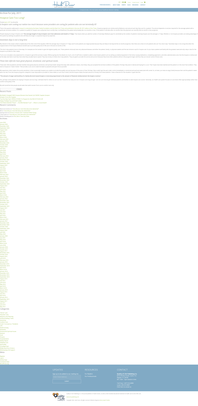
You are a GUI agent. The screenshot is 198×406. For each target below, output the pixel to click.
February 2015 (4, 260)
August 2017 (3, 251)
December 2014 (4, 264)
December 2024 (4, 143)
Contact (142, 5)
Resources (135, 5)
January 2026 (4, 124)
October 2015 (4, 254)
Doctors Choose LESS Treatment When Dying (23, 112)
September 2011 (5, 299)
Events (124, 5)
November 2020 (4, 225)
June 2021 (3, 212)
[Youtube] (125, 2)
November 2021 (4, 202)
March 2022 (3, 195)
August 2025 (3, 130)
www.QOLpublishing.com (72, 397)
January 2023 (4, 176)
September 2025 (5, 128)
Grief (1, 335)
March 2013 (3, 288)
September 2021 (5, 206)
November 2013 (4, 275)
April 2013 (3, 286)
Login (142, 2)
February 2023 (4, 174)
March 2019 (3, 243)
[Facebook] (123, 2)
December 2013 (4, 273)
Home (129, 2)
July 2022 (2, 187)
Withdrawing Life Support (7, 350)
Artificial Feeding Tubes (7, 318)
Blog (129, 5)
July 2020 (2, 232)
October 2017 (4, 249)
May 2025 (3, 133)
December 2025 (4, 126)
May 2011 (3, 307)
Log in (2, 358)
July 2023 (2, 167)
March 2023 (3, 173)
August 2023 (3, 165)
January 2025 (4, 141)
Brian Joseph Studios (105, 400)
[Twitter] (121, 2)
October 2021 (4, 204)
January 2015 (4, 262)
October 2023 (4, 161)
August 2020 (3, 230)
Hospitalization (4, 339)
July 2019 (2, 238)
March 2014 (3, 269)
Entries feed (3, 360)
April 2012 (3, 295)
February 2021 (4, 219)
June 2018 (3, 245)
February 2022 (4, 197)
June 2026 (3, 122)
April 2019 (3, 241)
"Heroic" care (4, 313)
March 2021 (3, 217)
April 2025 (3, 135)
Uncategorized (4, 346)
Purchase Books (105, 4)
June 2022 (3, 189)
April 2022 (3, 193)
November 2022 (4, 180)
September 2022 (5, 184)
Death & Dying (4, 328)
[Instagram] (119, 2)
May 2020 (3, 234)
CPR (1, 326)
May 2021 (3, 213)
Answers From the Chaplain (8, 97)
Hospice (2, 337)
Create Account (135, 2)
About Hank (116, 5)
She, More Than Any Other (21, 116)
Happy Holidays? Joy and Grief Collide (11, 101)
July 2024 (2, 148)
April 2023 (3, 171)
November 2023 (4, 160)
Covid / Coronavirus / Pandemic (9, 324)
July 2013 (2, 280)
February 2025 (4, 139)
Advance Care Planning (6, 316)
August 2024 (3, 146)
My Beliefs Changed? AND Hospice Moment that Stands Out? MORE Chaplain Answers (25, 95)
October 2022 (4, 182)
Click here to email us (124, 387)
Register (2, 356)
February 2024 (4, 156)
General (2, 333)
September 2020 (5, 228)
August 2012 (3, 292)
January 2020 (4, 236)
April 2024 (3, 154)
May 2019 (3, 240)
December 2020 (4, 223)
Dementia (3, 329)
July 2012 (2, 293)
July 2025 (2, 132)
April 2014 (3, 267)
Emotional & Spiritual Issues (8, 331)
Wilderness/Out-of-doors (7, 348)
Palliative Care (4, 342)
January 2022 (4, 199)
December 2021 (4, 200)
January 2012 (4, 297)
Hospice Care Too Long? (12, 17)
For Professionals (90, 376)
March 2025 (3, 137)
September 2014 (5, 266)
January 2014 (4, 271)
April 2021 (3, 215)
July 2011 (2, 303)
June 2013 (3, 282)
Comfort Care (4, 322)
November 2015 (4, 253)
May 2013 (3, 284)
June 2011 (3, 305)
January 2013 (4, 290)
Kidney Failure (4, 341)
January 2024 (4, 158)
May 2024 (3, 152)
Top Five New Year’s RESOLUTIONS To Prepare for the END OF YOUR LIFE (21, 99)
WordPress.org (4, 364)
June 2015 (3, 258)
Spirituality (3, 344)
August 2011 (3, 301)
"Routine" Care (4, 315)
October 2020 (4, 227)
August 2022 (3, 186)
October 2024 (4, 145)
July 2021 (2, 210)
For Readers (89, 374)
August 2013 (3, 279)
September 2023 (5, 163)
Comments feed (4, 362)
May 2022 (3, 191)
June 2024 (3, 150)
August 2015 (3, 256)
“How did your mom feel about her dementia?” (25, 109)
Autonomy (3, 320)
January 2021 (4, 221)
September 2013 (5, 277)
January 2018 (4, 247)
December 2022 (4, 178)
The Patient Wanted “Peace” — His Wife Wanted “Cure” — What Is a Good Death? (23, 103)
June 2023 (3, 169)
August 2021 (3, 208)
